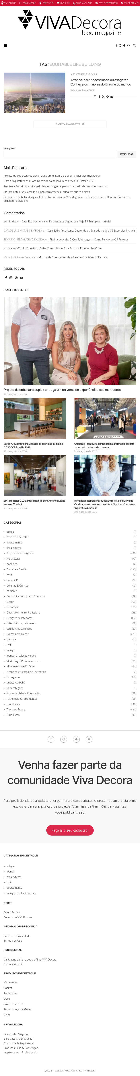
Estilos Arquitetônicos (71, 628)
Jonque (8, 248)
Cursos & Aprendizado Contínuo (71, 596)
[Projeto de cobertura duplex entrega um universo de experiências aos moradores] (70, 341)
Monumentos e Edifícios (71, 666)
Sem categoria (71, 688)
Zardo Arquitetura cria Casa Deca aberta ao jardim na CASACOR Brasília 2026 (49, 181)
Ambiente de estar (71, 537)
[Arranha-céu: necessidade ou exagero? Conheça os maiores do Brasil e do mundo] (34, 93)
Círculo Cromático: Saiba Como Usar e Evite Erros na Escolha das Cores (59, 248)
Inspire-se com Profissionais (20, 1052)
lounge (71, 650)
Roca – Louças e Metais (18, 1009)
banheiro (71, 564)
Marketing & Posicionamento (71, 661)
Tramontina (10, 993)
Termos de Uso (13, 940)
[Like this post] (95, 96)
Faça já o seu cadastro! (70, 830)
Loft (71, 645)
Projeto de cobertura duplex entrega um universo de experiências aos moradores (52, 175)
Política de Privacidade (17, 936)
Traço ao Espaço (71, 709)
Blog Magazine (84, 3)
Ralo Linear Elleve (14, 1004)
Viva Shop (64, 3)
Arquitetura (71, 558)
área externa (71, 547)
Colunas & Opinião (71, 585)
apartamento (71, 542)
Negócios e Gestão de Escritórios (71, 672)
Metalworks (10, 982)
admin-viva (10, 221)
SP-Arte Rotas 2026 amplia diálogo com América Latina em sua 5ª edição (47, 192)
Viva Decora (10, 3)
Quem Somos (12, 912)
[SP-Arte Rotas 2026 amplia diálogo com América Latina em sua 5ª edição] (35, 475)
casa (71, 575)
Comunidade (29, 3)
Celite (7, 1015)
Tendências (71, 704)
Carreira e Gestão (71, 569)
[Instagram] (120, 45)
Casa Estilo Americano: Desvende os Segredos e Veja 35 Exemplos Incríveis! (66, 221)
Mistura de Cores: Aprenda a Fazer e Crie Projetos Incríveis (73, 257)
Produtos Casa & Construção (21, 1048)
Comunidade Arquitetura (18, 1043)
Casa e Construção (108, 3)
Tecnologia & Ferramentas (71, 698)
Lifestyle (71, 639)
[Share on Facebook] (99, 96)
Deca (7, 998)
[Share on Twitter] (103, 96)
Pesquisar (9, 148)
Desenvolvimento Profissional (71, 612)
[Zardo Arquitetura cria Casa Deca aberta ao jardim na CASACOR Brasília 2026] (35, 418)
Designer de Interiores (71, 618)
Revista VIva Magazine (16, 1034)
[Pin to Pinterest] (107, 96)
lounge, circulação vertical (71, 655)
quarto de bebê (71, 682)
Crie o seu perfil (13, 964)
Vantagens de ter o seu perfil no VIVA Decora (30, 959)
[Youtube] (128, 45)
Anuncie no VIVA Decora (18, 917)
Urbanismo (71, 715)
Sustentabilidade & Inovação (71, 693)
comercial (71, 591)
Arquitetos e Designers (71, 553)
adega (71, 531)
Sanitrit (8, 988)
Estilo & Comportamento (71, 623)
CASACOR (71, 580)
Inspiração (47, 3)
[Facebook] (116, 45)
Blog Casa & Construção (18, 1038)
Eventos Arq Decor (71, 634)
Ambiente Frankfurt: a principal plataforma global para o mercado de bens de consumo (56, 186)
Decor (71, 601)
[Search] (134, 45)
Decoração (71, 607)
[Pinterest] (124, 45)
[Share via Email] (111, 96)
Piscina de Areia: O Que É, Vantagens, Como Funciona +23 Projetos (89, 239)
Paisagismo (71, 677)
